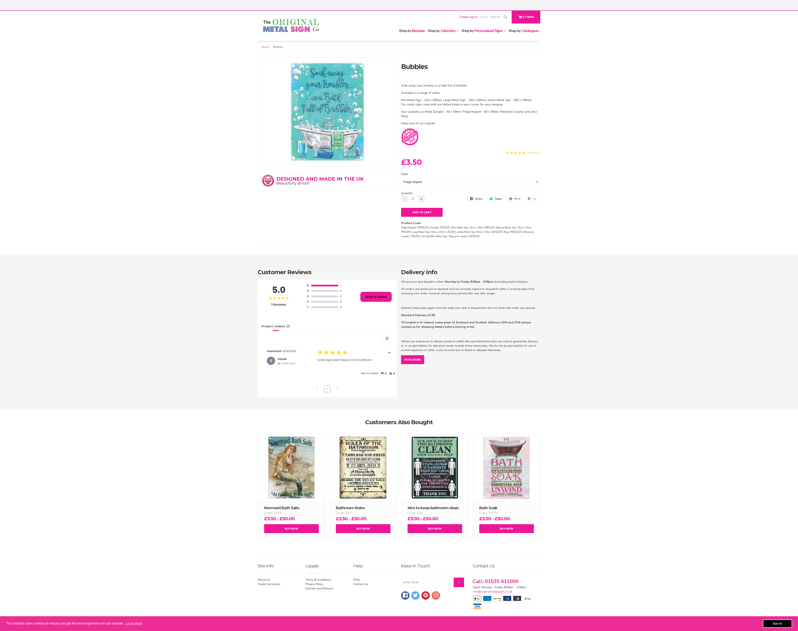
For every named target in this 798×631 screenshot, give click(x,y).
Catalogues (524, 30)
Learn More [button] (134, 623)
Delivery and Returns (319, 588)
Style (404, 174)
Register (495, 17)
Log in (484, 17)
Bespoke (412, 30)
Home (265, 47)
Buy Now (291, 528)
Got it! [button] (777, 623)
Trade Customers (269, 584)
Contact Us (360, 584)
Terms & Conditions (318, 580)
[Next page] (337, 389)
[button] (384, 373)
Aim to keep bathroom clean (433, 508)
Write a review (376, 297)
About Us (264, 580)
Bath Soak (488, 508)
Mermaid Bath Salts (281, 508)
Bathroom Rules (350, 508)
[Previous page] (317, 389)
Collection (442, 30)
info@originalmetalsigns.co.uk (492, 592)
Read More (412, 359)
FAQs (356, 580)
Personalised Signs (482, 30)
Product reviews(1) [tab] (275, 326)
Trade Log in (469, 17)
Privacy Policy (314, 584)
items (528, 16)
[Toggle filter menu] (387, 338)
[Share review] (389, 352)
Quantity (407, 193)
